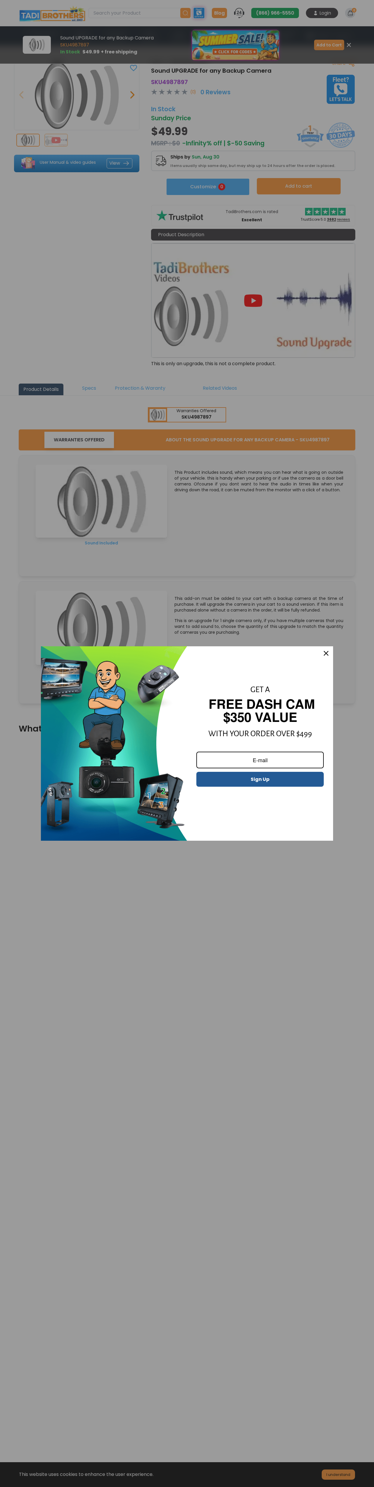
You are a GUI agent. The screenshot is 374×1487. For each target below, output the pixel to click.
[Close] (326, 653)
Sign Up (260, 779)
